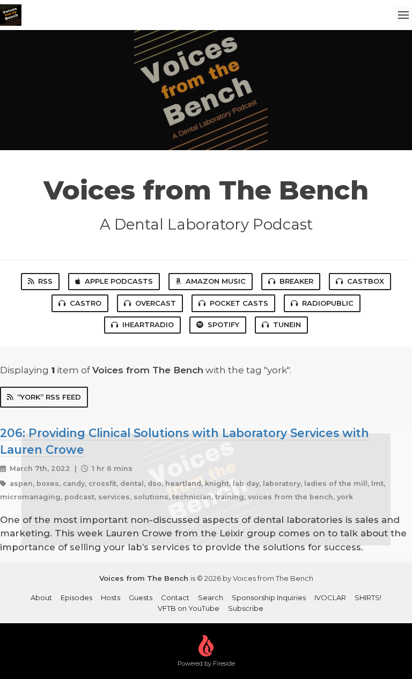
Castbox (365, 281)
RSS (45, 281)
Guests (140, 597)
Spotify (223, 324)
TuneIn (287, 324)
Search (210, 597)
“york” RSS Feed (49, 397)
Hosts (110, 597)
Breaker (296, 281)
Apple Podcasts (119, 281)
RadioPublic (328, 303)
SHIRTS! (368, 597)
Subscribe (245, 608)
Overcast (155, 303)
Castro (85, 303)
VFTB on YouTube (188, 608)
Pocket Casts (239, 303)
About (41, 597)
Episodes (76, 597)
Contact (175, 597)
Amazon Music (216, 281)
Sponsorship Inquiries (269, 597)
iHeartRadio (148, 324)
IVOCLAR (330, 597)
